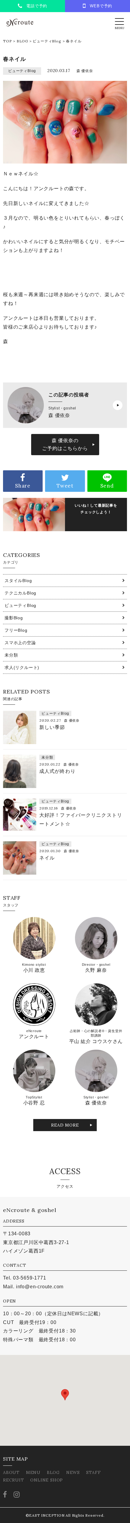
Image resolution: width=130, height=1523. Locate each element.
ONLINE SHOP (46, 1480)
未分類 (11, 655)
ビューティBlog (47, 41)
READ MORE (65, 1125)
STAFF (93, 1472)
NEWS (73, 1472)
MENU (33, 1472)
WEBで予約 (99, 6)
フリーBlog (16, 630)
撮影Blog (14, 617)
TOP (7, 41)
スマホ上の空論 (20, 642)
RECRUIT (13, 1480)
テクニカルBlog (20, 593)
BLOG (22, 41)
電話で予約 (34, 6)
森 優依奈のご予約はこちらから (65, 444)
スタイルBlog (18, 580)
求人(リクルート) (22, 667)
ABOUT (11, 1472)
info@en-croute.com (39, 1286)
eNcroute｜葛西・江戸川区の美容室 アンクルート (19, 22)
